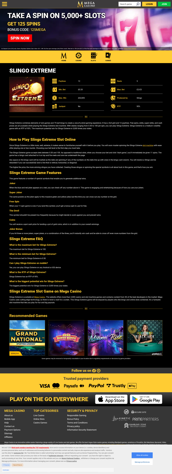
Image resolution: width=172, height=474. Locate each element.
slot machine (148, 145)
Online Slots (38, 419)
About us (8, 415)
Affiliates (8, 437)
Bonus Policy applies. (130, 48)
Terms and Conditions (77, 422)
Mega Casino (39, 297)
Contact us (9, 426)
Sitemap (8, 433)
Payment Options (12, 430)
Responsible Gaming (76, 415)
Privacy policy (73, 426)
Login (149, 4)
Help (6, 422)
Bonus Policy (73, 419)
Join (164, 4)
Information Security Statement (82, 430)
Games (108, 60)
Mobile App (9, 419)
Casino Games (40, 422)
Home (63, 60)
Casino (79, 60)
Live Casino (38, 415)
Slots (93, 60)
